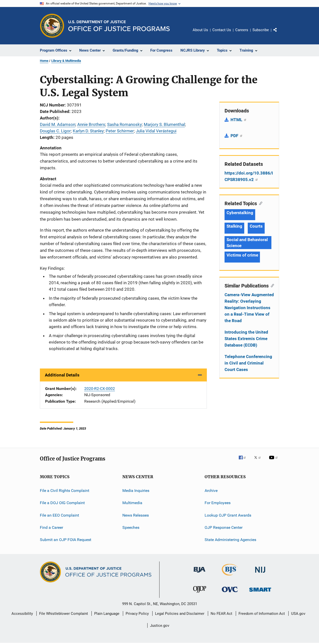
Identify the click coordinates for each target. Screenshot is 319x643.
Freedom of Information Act (262, 613)
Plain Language (106, 613)
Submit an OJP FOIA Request (65, 539)
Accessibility (22, 613)
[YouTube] (274, 461)
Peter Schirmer (120, 130)
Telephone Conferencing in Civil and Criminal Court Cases (248, 363)
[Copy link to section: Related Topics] (259, 202)
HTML (237, 119)
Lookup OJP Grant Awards (228, 515)
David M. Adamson (57, 124)
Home (44, 61)
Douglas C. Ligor (55, 130)
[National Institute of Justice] (260, 573)
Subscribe (260, 30)
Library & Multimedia (66, 61)
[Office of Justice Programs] (52, 25)
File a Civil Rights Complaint (64, 490)
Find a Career (51, 527)
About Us (200, 30)
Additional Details (62, 374)
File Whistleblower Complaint (63, 613)
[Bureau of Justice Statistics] (230, 576)
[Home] (119, 25)
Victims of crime (242, 255)
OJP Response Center (223, 527)
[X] (259, 461)
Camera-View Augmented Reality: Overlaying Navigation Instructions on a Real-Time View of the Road (249, 307)
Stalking (234, 226)
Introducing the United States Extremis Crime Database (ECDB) (246, 339)
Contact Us (221, 30)
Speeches (130, 527)
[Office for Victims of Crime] (230, 593)
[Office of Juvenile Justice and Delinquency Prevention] (199, 593)
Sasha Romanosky (124, 124)
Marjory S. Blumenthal (164, 124)
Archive (211, 490)
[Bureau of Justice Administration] (199, 573)
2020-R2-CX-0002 (99, 388)
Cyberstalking (240, 212)
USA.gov (298, 613)
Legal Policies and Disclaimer (179, 613)
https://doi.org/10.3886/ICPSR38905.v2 (249, 176)
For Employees (218, 502)
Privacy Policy (137, 613)
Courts (256, 226)
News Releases (135, 515)
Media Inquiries (135, 490)
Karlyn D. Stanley (88, 130)
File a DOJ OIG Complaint (62, 502)
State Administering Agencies (230, 539)
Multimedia (132, 502)
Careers (241, 30)
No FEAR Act (221, 613)
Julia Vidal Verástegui (156, 130)
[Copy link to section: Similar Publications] (271, 285)
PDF (235, 135)
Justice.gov (159, 625)
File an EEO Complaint (59, 515)
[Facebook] (244, 461)
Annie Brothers (91, 124)
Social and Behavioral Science (247, 242)
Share (279, 33)
